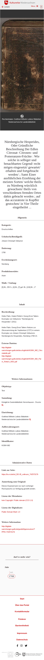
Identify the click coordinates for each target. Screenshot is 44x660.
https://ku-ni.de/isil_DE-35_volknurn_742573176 (20, 474)
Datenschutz (22, 640)
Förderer (22, 619)
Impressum (22, 633)
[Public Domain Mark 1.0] (22, 116)
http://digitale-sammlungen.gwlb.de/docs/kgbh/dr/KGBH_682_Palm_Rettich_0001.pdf (21, 359)
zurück (7, 7)
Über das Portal (22, 605)
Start (22, 599)
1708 (11, 576)
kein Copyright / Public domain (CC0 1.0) (17, 500)
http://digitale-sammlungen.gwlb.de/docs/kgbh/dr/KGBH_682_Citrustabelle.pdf (22, 350)
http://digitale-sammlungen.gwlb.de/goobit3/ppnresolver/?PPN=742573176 (18, 529)
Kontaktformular (22, 612)
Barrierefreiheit (22, 626)
